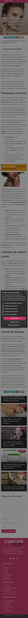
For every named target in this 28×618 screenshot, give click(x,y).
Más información (22, 300)
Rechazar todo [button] (14, 322)
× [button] (24, 292)
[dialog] (14, 309)
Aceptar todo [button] (14, 318)
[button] (14, 325)
